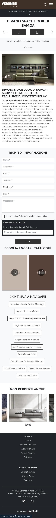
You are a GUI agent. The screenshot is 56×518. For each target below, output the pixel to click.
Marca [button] (9, 41)
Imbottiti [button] (17, 41)
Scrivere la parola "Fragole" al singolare (20, 227)
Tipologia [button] (45, 41)
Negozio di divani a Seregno (27, 332)
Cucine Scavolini (28, 472)
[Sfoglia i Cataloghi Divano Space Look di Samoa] (37, 32)
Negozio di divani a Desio (27, 311)
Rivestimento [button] (28, 41)
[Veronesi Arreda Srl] (9, 4)
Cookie (11, 516)
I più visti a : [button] (28, 47)
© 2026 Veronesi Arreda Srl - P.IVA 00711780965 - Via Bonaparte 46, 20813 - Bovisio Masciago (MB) (28, 494)
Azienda (28, 436)
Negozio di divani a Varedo (27, 340)
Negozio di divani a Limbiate (27, 325)
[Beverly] (51, 32)
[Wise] (5, 32)
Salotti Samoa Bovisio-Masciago (27, 347)
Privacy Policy (41, 216)
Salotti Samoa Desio (27, 354)
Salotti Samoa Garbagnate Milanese (27, 361)
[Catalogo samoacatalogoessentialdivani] (41, 272)
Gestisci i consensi (24, 516)
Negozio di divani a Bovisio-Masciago (27, 304)
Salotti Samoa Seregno (40, 368)
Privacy (4, 516)
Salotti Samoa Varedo (27, 375)
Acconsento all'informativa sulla (27, 216)
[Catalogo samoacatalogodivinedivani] (15, 272)
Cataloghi (28, 457)
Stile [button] (38, 41)
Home (10, 12)
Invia (28, 241)
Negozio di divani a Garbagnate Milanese (27, 318)
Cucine (28, 440)
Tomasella (28, 480)
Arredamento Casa (23, 12)
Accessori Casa (28, 449)
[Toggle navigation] (50, 4)
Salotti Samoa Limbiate (14, 368)
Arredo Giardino (28, 453)
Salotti (37, 12)
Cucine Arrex (28, 476)
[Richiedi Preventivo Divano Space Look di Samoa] (19, 32)
